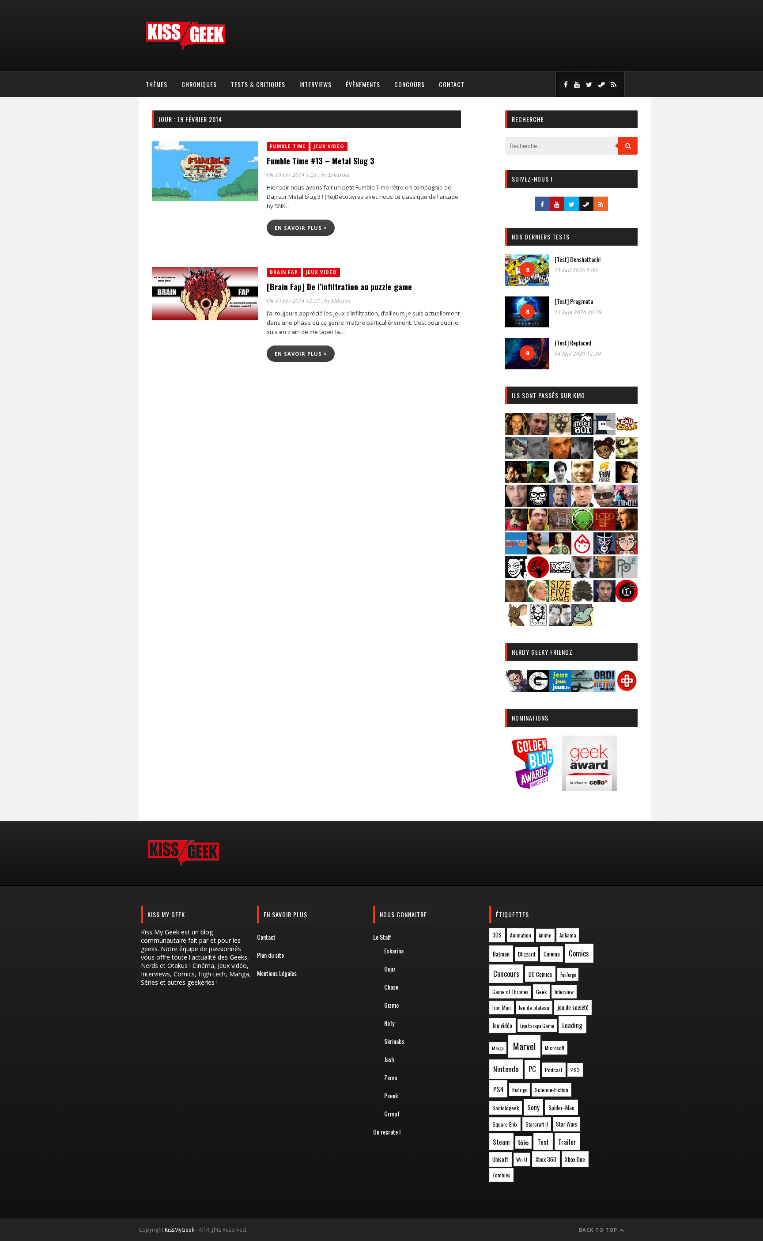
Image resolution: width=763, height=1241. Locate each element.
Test (543, 1141)
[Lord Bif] (604, 527)
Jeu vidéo (502, 1025)
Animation (520, 935)
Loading (572, 1025)
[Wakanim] (560, 623)
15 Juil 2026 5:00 (576, 270)
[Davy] (560, 456)
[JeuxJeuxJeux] (560, 689)
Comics (579, 953)
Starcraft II (536, 1124)
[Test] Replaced (573, 342)
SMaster (341, 300)
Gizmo (391, 1004)
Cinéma (552, 953)
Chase (391, 986)
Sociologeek (505, 1108)
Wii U (521, 1159)
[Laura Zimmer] (516, 527)
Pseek (391, 1095)
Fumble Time (288, 146)
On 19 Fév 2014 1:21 (292, 174)
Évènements (363, 84)
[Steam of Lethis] (582, 599)
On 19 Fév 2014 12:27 (294, 300)
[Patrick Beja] (604, 575)
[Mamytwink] (627, 527)
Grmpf (392, 1113)
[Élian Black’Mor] (627, 456)
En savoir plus (299, 227)
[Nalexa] (627, 551)
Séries (523, 1142)
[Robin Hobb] (516, 599)
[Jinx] (538, 504)
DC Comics (540, 974)
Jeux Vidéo (329, 146)
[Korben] (604, 504)
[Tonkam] (627, 599)
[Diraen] (604, 456)
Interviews (315, 84)
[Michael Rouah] (582, 551)
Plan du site (270, 955)
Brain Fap (284, 272)
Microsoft (554, 1047)
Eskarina (339, 174)
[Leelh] (560, 527)
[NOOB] (560, 575)
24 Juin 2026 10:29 (578, 312)
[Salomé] (538, 599)
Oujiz (390, 968)
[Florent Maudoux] (538, 480)
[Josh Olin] (582, 504)
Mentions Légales (277, 973)
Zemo (390, 1077)
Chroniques (199, 84)
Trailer (567, 1141)
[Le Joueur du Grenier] (538, 527)
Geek (541, 991)
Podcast (554, 1070)
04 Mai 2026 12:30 (578, 353)
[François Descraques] (560, 480)
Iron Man (501, 1007)
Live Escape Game (537, 1025)
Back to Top (599, 1229)
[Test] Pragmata (574, 301)
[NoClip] (538, 575)
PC (532, 1069)
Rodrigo (519, 1089)
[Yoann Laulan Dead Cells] (627, 504)
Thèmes (156, 84)
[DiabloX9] (582, 456)
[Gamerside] (538, 689)
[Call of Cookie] (627, 432)
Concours (409, 84)
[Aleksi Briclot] (516, 432)
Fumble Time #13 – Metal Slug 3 (320, 161)
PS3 (575, 1070)
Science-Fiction (551, 1089)
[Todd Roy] (604, 599)
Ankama (567, 935)
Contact (452, 84)
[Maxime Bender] (538, 551)
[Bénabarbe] (604, 432)
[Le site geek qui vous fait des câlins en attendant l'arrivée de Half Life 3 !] (185, 47)
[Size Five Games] (560, 599)
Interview (564, 991)
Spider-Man (561, 1107)
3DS (497, 935)
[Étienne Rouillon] (516, 480)
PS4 (498, 1089)
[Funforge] (604, 480)
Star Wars (566, 1124)
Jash (389, 1059)
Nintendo (505, 1068)
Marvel (524, 1046)
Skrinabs (394, 1041)
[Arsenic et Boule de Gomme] (560, 432)
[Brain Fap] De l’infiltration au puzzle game (339, 286)
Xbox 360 (546, 1159)
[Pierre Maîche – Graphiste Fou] (516, 689)
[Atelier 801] (582, 432)
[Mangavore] (516, 551)
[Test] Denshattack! (578, 259)
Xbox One (575, 1159)
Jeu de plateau (533, 1007)
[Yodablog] (582, 623)
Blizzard (526, 954)
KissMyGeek (179, 1229)
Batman (501, 953)
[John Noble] (560, 504)
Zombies (501, 1175)
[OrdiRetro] (604, 689)
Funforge (568, 974)
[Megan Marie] (560, 551)
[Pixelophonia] (627, 575)
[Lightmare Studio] (582, 527)
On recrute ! (386, 1131)
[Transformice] (516, 623)
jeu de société (573, 1007)
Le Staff (382, 936)
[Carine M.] (516, 456)
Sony (533, 1107)
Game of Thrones (510, 991)
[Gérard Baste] (627, 480)
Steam (501, 1141)
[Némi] (516, 575)
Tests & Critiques (258, 84)
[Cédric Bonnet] (538, 456)
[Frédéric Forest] (582, 480)
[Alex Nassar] (538, 432)
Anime (545, 935)
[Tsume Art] (538, 623)
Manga (497, 1047)
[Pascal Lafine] (582, 575)
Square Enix (504, 1124)
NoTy (389, 1023)
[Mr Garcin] (604, 551)
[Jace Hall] (516, 504)
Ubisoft (500, 1159)
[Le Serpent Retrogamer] (582, 689)
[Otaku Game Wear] (627, 689)
